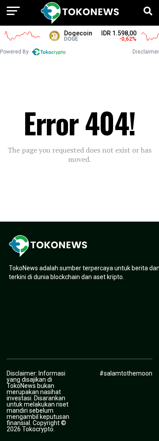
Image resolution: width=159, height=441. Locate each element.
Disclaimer (145, 51)
